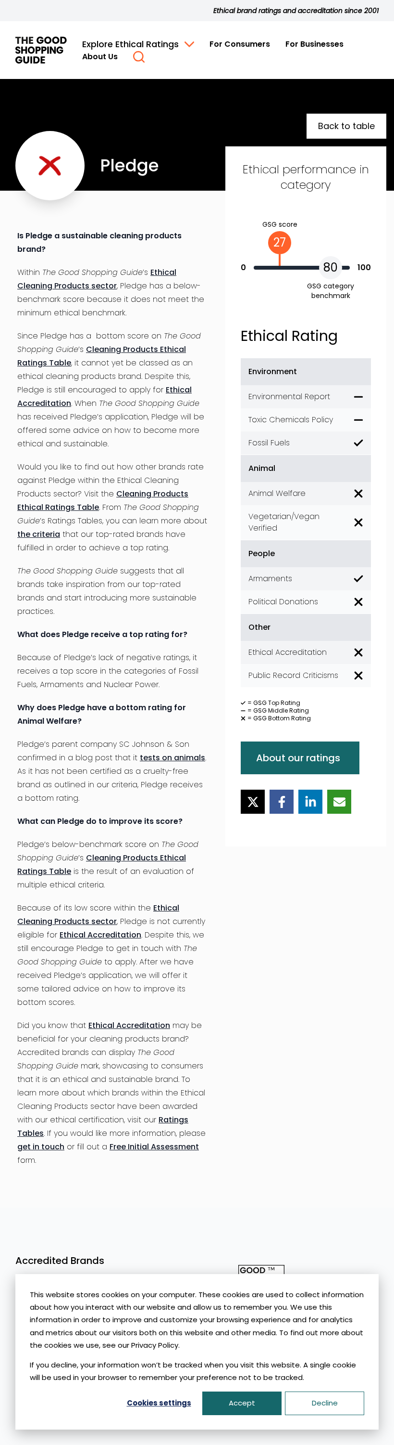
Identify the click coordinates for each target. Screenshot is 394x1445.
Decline (325, 1403)
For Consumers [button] (239, 44)
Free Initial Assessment (154, 1146)
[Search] (139, 57)
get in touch (40, 1146)
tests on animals (172, 757)
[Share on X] (253, 802)
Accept (242, 1403)
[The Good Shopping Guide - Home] (41, 50)
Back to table (346, 126)
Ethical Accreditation (100, 934)
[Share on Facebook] (282, 802)
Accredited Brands (59, 1260)
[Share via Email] (339, 802)
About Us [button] (100, 56)
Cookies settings (159, 1403)
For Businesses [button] (314, 44)
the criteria (38, 534)
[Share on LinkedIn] (310, 802)
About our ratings (298, 758)
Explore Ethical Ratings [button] (130, 44)
